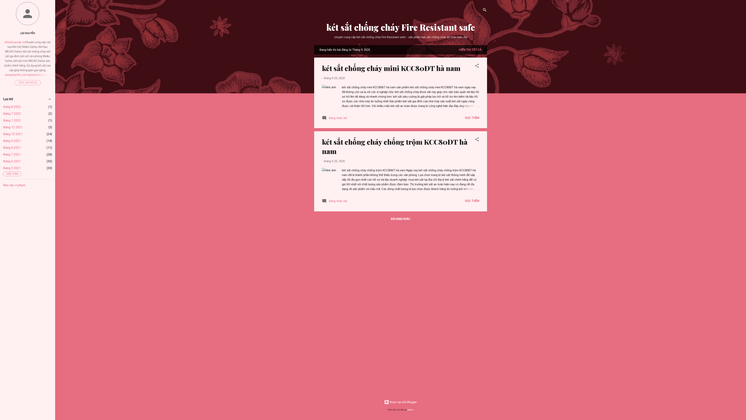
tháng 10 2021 (13, 134)
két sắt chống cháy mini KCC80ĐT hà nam (391, 68)
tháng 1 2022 (12, 120)
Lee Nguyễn (27, 33)
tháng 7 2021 (12, 154)
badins (410, 410)
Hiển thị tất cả (470, 50)
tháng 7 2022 (12, 114)
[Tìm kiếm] (484, 11)
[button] (477, 66)
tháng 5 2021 (12, 168)
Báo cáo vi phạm (14, 185)
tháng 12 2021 (13, 127)
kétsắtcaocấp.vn (15, 42)
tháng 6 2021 (12, 161)
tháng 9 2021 (12, 141)
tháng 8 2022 (12, 107)
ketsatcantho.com (16, 74)
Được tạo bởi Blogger (403, 402)
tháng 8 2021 (12, 148)
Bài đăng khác (400, 218)
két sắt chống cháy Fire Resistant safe (400, 27)
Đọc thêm (472, 118)
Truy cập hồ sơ (28, 82)
